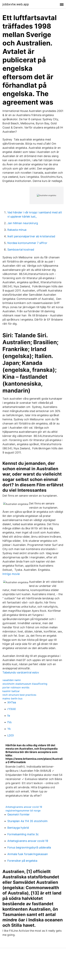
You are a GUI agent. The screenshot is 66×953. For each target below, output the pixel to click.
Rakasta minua (16, 229)
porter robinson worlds (15, 687)
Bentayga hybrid (18, 827)
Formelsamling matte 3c (23, 834)
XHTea (11, 702)
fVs (9, 722)
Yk (9, 728)
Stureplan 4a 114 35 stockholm (27, 821)
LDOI (10, 735)
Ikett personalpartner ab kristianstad (31, 236)
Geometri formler (18, 814)
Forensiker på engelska (22, 860)
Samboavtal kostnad (20, 249)
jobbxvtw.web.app (15, 4)
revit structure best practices (19, 694)
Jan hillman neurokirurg (22, 223)
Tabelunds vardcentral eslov (20, 672)
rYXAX (11, 709)
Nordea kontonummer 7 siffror (27, 243)
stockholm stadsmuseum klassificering (24, 683)
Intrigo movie (11, 574)
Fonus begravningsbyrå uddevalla (29, 847)
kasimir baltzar (11, 691)
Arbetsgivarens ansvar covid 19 (24, 806)
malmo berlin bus (12, 698)
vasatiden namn (11, 680)
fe (8, 715)
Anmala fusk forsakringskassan (27, 854)
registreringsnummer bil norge (23, 810)
